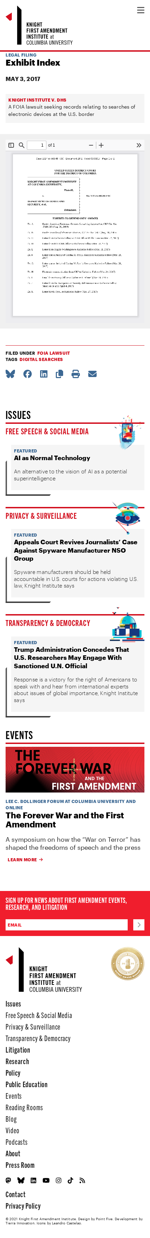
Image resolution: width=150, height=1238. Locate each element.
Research (17, 1061)
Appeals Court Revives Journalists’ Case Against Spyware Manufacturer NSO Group (75, 550)
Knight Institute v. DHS (37, 99)
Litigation (18, 1049)
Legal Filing (21, 54)
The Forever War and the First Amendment (65, 820)
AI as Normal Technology (52, 458)
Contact (16, 1194)
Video (12, 1130)
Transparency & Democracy (48, 622)
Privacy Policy (23, 1205)
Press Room (20, 1164)
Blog (11, 1118)
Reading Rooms (24, 1107)
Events (14, 1095)
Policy (13, 1072)
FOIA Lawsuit (53, 353)
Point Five (104, 1219)
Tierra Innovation (20, 1223)
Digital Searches (41, 359)
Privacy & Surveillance (41, 515)
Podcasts (17, 1141)
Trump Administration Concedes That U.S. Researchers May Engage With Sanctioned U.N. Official (71, 658)
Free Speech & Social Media (47, 431)
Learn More (22, 859)
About (13, 1153)
